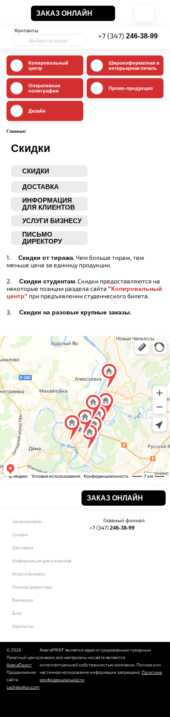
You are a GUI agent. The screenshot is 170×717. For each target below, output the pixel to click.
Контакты (26, 30)
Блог (17, 613)
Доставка (22, 547)
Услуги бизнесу (28, 573)
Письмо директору (32, 586)
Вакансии (22, 600)
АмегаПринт (19, 664)
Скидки (20, 534)
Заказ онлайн (26, 521)
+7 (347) (128, 35)
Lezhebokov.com (23, 686)
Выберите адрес (48, 40)
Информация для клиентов (41, 560)
